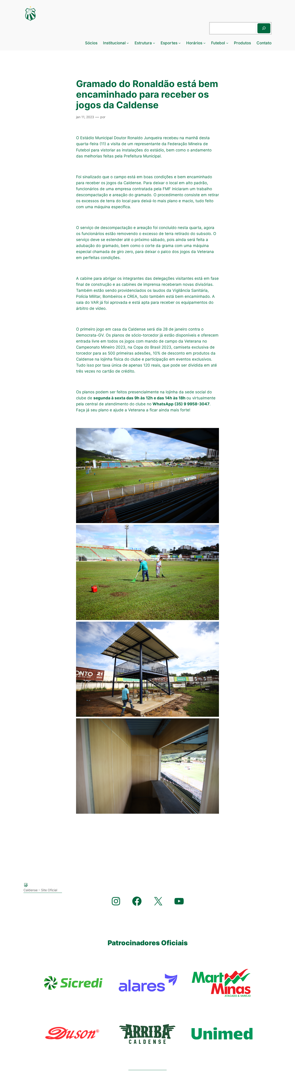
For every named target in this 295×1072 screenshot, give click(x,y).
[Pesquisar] (263, 28)
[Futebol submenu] (227, 43)
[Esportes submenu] (179, 43)
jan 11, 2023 (85, 117)
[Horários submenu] (204, 43)
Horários (194, 43)
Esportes (169, 43)
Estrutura (143, 43)
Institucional (114, 43)
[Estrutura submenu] (154, 43)
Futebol (218, 43)
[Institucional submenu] (128, 43)
